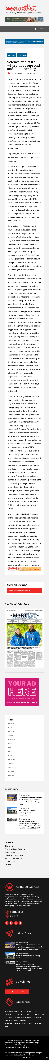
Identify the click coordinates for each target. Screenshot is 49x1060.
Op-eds (11, 55)
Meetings (9, 1020)
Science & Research (12, 1023)
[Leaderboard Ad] (24, 43)
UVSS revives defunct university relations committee (27, 813)
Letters (10, 743)
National (11, 731)
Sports (10, 767)
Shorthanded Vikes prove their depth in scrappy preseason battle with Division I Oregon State (30, 800)
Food (10, 755)
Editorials (11, 739)
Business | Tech (30, 1012)
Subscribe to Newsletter (18, 590)
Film (9, 751)
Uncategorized (35, 1023)
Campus (11, 723)
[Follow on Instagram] (11, 923)
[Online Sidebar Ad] (22, 706)
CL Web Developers (27, 1055)
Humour (37, 1018)
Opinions (22, 55)
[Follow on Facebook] (7, 923)
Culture (16, 1015)
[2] (24, 570)
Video (7, 1026)
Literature (11, 759)
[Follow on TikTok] (20, 923)
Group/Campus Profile (23, 1018)
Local (10, 727)
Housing (11, 775)
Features (8, 1018)
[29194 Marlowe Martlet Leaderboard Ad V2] (24, 21)
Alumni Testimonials (13, 1012)
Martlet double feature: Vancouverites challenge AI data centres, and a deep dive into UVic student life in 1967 (30, 824)
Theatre (11, 763)
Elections (25, 1015)
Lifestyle (11, 771)
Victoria (10, 735)
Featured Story (37, 1015)
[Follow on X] (16, 923)
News (10, 747)
